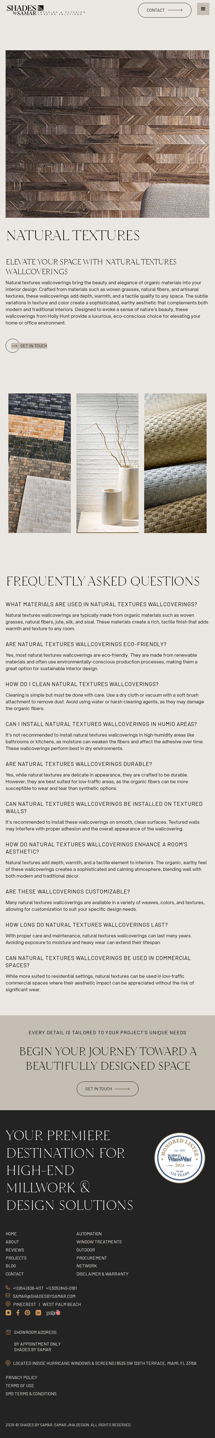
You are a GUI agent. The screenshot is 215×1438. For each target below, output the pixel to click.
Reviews (15, 1249)
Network (86, 1265)
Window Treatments (99, 1241)
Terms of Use (20, 1385)
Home (11, 1233)
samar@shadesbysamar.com (44, 1296)
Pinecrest (24, 1304)
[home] (45, 10)
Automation (89, 1233)
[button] (203, 9)
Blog (11, 1265)
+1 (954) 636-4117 (28, 1288)
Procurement (91, 1257)
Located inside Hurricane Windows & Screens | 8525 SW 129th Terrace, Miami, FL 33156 (105, 1363)
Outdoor (85, 1249)
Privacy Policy (21, 1377)
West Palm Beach (62, 1304)
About (12, 1241)
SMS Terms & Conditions (31, 1393)
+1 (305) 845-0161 (61, 1288)
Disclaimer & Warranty (102, 1273)
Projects (16, 1257)
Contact (15, 1273)
